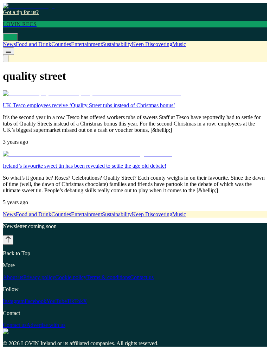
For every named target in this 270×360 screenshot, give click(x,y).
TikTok (75, 301)
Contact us (142, 277)
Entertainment (86, 44)
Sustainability (117, 44)
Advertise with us (45, 325)
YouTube (56, 301)
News (9, 44)
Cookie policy (70, 277)
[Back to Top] (8, 240)
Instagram (14, 301)
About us (13, 277)
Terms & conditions (108, 277)
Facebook (35, 301)
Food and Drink (33, 44)
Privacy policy (39, 277)
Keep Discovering (152, 44)
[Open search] (5, 58)
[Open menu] (10, 37)
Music (179, 44)
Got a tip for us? (21, 12)
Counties (61, 44)
